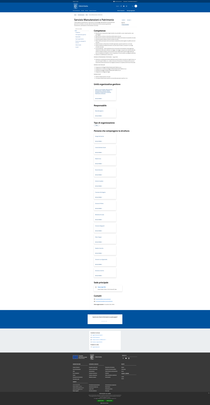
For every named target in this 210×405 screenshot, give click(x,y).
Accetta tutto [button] (101, 400)
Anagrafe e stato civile (93, 367)
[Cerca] (136, 6)
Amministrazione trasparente (110, 385)
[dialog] (105, 398)
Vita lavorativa (91, 371)
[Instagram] (126, 6)
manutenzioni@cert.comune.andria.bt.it (103, 299)
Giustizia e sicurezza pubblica (110, 369)
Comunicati (123, 369)
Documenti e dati (76, 379)
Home (75, 14)
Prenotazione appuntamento (94, 385)
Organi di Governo (76, 367)
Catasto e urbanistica (93, 375)
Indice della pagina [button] (78, 28)
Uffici (87, 14)
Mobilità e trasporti (92, 377)
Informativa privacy (108, 388)
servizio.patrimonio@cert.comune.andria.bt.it (104, 301)
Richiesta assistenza (93, 390)
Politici (74, 375)
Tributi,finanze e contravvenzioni (111, 371)
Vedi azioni (129, 20)
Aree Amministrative (77, 369)
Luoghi (122, 376)
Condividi (123, 20)
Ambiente (107, 373)
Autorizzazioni (108, 377)
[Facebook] (121, 6)
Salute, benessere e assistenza (111, 375)
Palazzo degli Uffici (102, 287)
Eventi (122, 378)
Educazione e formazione (109, 367)
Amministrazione (81, 14)
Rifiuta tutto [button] (109, 400)
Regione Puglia (75, 1)
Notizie (122, 367)
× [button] (208, 393)
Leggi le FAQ (91, 388)
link (115, 398)
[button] (105, 403)
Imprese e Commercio (93, 373)
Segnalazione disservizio (93, 386)
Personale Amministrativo (78, 377)
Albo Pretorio (107, 386)
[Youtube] (123, 6)
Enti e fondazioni (76, 373)
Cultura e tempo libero (93, 369)
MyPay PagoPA (76, 391)
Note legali (107, 390)
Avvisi (122, 371)
